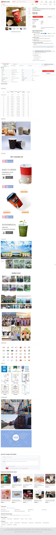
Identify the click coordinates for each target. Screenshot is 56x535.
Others (29, 511)
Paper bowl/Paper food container (5, 511)
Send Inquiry (38, 16)
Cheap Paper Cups (31, 522)
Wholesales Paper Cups (38, 522)
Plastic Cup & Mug (9, 518)
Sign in (54, 2)
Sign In (34, 60)
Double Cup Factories (24, 522)
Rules (54, 4)
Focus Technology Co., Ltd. (23, 531)
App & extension (45, 4)
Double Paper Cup (9, 524)
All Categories (3, 4)
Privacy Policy (40, 531)
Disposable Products (16, 518)
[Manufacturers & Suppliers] (5, 2)
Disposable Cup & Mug (15, 5)
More (1, 526)
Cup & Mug (11, 5)
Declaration (36, 531)
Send (7, 468)
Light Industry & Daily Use (6, 5)
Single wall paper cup (3, 509)
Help (40, 4)
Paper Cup (30, 518)
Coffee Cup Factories (17, 522)
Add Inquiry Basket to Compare (16, 31)
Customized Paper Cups (46, 522)
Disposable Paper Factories (4, 522)
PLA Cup (26, 518)
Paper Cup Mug (3, 524)
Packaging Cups (3, 518)
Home (1, 5)
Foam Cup (22, 518)
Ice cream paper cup (44, 509)
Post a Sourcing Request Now (23, 468)
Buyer (36, 4)
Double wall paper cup (17, 509)
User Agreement (32, 531)
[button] (37, 65)
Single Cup (11, 522)
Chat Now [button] (50, 16)
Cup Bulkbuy (15, 524)
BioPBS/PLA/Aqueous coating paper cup (19, 511)
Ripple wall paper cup (30, 509)
